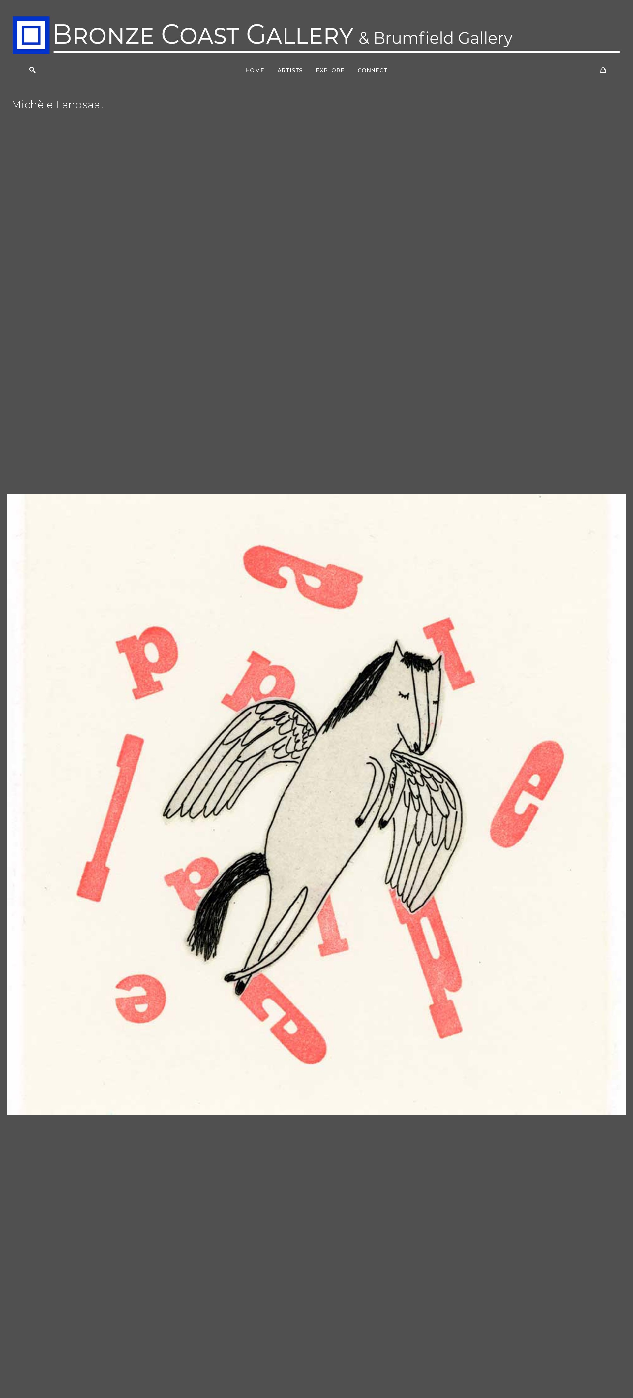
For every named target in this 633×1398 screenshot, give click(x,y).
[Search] (32, 70)
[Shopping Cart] (603, 70)
